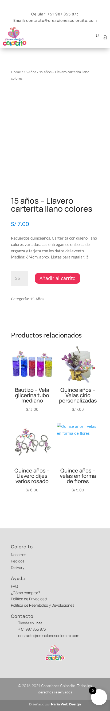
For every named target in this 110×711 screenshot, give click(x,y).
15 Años (30, 71)
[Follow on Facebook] (45, 4)
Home (16, 71)
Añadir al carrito (58, 278)
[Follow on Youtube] (55, 4)
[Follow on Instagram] (64, 4)
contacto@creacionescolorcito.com (61, 20)
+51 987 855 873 (63, 14)
